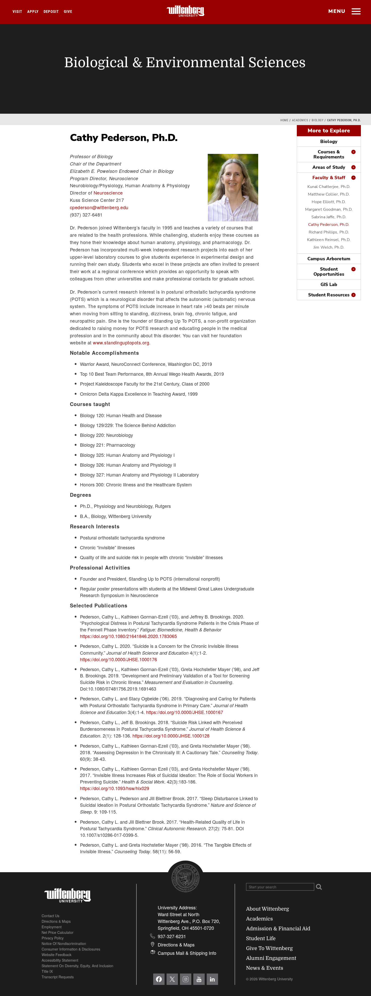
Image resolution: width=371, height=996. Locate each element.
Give (68, 11)
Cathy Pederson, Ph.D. (328, 224)
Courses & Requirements (328, 154)
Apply (33, 11)
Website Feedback (56, 954)
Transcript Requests (58, 976)
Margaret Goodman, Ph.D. (329, 209)
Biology (318, 120)
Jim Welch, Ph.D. (328, 247)
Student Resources (329, 294)
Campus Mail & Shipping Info (187, 953)
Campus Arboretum (328, 258)
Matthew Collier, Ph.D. (329, 194)
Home (284, 120)
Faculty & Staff (329, 177)
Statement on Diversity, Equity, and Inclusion (77, 965)
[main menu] (356, 12)
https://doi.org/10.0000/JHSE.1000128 (170, 735)
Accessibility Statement (60, 960)
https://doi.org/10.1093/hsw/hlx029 (114, 788)
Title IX (47, 971)
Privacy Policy (53, 937)
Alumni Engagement (271, 958)
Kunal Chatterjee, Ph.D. (328, 186)
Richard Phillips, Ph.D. (329, 232)
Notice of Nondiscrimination (64, 943)
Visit (17, 11)
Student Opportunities (328, 272)
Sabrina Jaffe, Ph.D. (328, 217)
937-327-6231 (172, 936)
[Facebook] (159, 979)
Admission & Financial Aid (278, 929)
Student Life (261, 938)
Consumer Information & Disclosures (71, 949)
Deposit (51, 11)
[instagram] (185, 979)
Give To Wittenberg (269, 948)
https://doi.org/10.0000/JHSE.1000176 (118, 659)
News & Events (264, 968)
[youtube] (199, 979)
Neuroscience (108, 192)
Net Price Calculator (57, 932)
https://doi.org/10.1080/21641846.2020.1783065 (128, 636)
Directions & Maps (56, 921)
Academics (300, 120)
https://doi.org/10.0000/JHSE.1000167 (184, 712)
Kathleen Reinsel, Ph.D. (329, 240)
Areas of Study (329, 167)
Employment (52, 926)
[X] (172, 979)
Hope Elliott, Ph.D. (329, 202)
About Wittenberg (267, 909)
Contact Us (50, 915)
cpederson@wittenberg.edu (99, 207)
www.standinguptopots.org (121, 342)
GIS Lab (329, 284)
